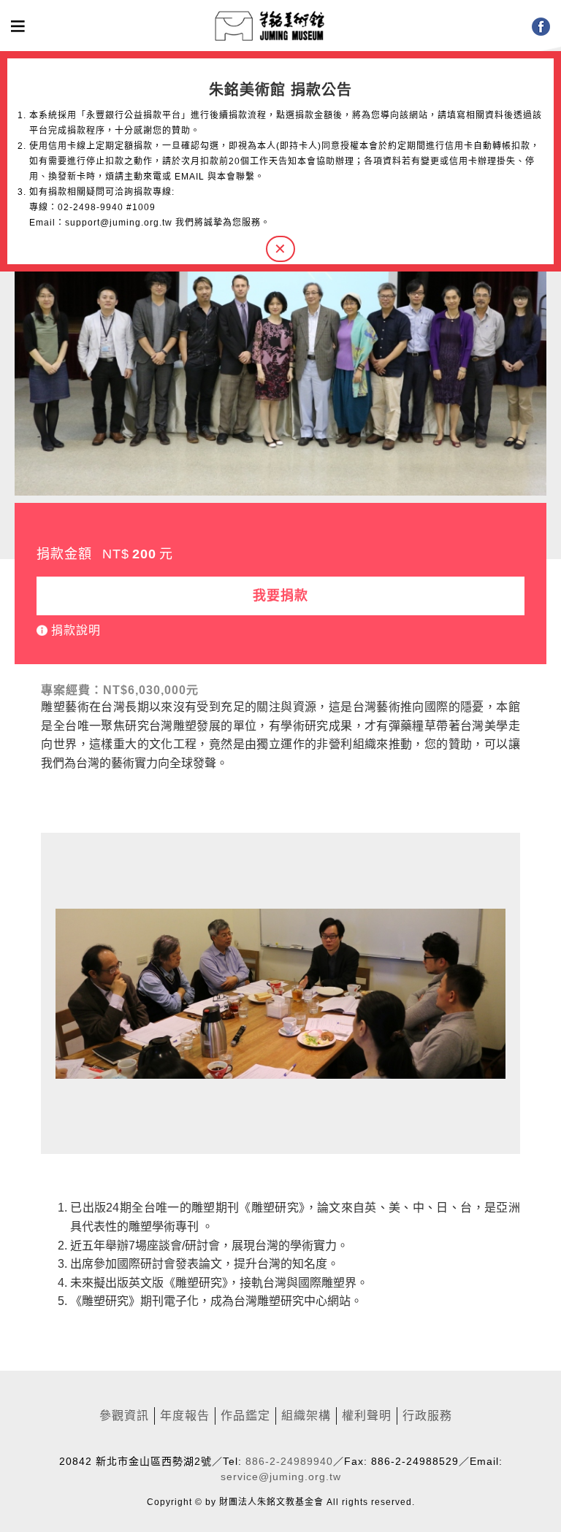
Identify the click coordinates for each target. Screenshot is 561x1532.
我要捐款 (280, 595)
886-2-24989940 (289, 1461)
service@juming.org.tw (281, 1476)
